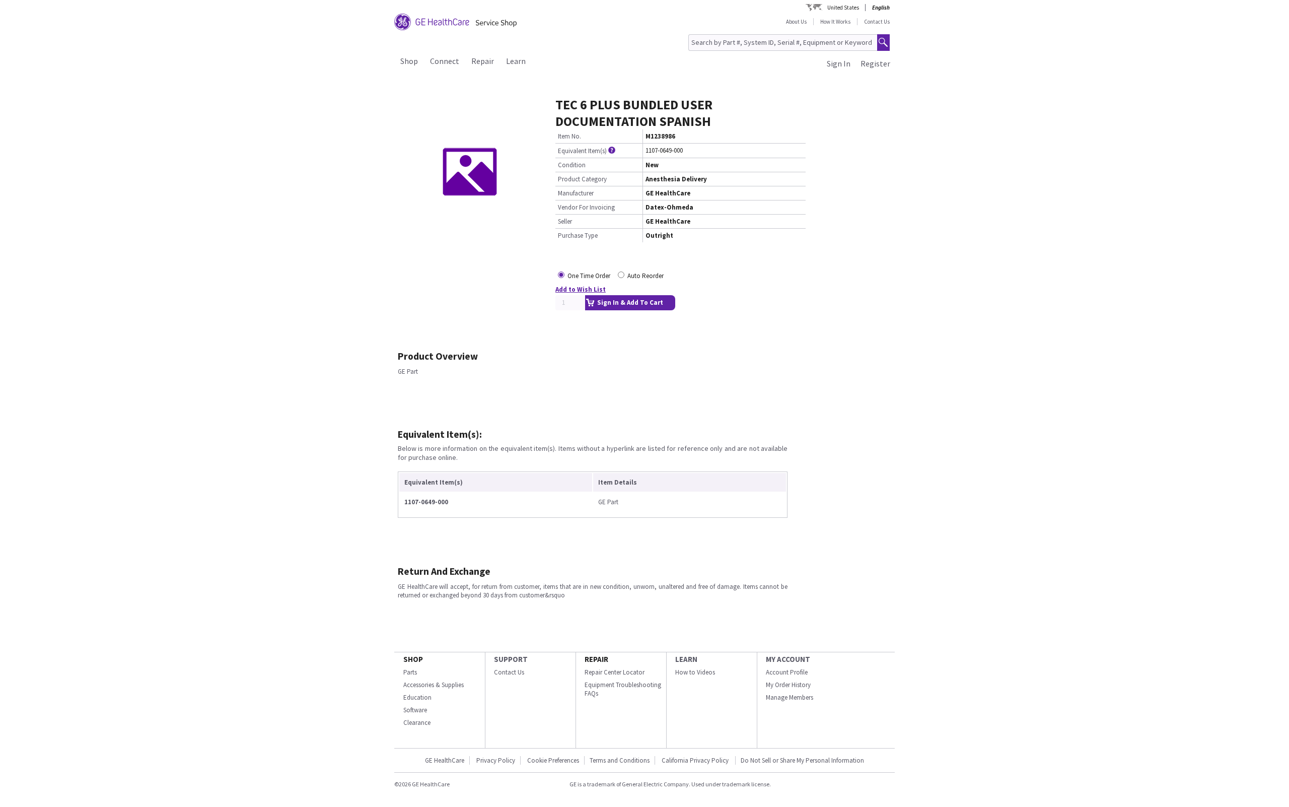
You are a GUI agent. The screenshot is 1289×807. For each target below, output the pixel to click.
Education (417, 697)
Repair (482, 61)
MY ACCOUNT (788, 659)
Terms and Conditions (620, 760)
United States (843, 7)
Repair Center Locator (614, 672)
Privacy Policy (495, 760)
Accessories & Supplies (433, 685)
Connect (444, 61)
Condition (572, 165)
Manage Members (789, 697)
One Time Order (588, 276)
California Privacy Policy (696, 760)
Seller (565, 221)
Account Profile (787, 672)
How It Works (835, 21)
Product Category (582, 179)
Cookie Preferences (553, 760)
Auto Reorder (645, 276)
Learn (516, 61)
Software (415, 710)
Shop (409, 61)
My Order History (788, 685)
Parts (410, 672)
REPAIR (596, 659)
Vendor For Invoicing (586, 207)
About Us (796, 21)
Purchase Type (578, 235)
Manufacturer (576, 193)
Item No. (569, 136)
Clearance (417, 722)
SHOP (413, 659)
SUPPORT (511, 659)
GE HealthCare (444, 760)
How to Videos (695, 672)
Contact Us (877, 21)
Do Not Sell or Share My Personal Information (802, 760)
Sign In (838, 63)
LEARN (686, 659)
